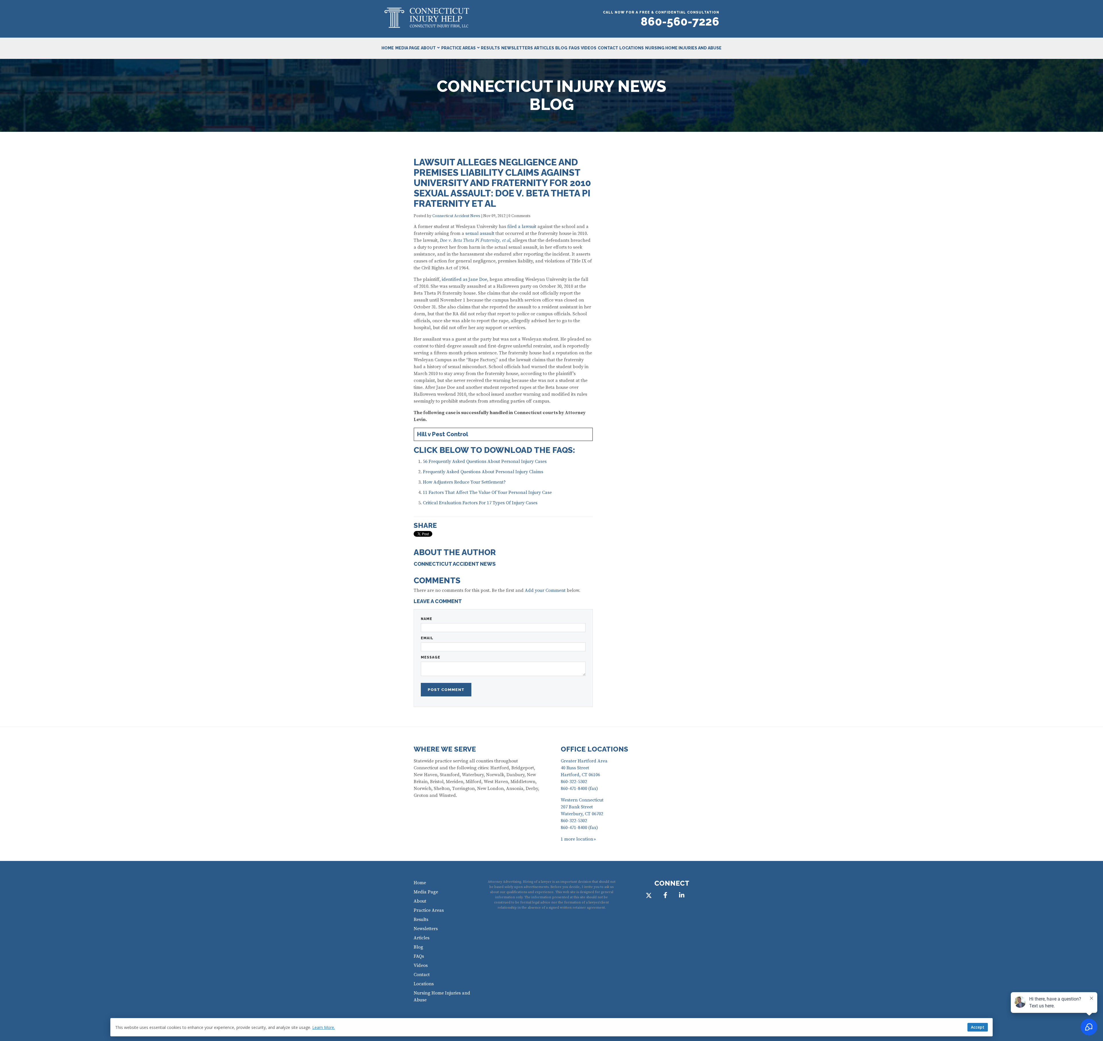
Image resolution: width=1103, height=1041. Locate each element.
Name (426, 619)
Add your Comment (545, 590)
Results (490, 48)
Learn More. (323, 1027)
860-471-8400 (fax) (579, 788)
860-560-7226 (680, 21)
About (428, 48)
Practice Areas (458, 48)
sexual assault (479, 233)
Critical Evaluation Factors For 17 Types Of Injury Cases (480, 503)
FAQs (574, 48)
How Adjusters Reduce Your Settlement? (464, 482)
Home (387, 48)
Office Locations (594, 749)
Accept (977, 1027)
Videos (588, 48)
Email (427, 638)
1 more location (577, 839)
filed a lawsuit (521, 226)
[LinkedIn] (681, 895)
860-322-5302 (574, 782)
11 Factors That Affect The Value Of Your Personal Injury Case (487, 492)
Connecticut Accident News (456, 216)
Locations (631, 48)
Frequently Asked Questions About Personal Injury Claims (483, 472)
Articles (544, 48)
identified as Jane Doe (464, 279)
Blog (561, 48)
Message (430, 657)
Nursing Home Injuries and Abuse (683, 48)
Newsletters (517, 48)
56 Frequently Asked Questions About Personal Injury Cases (485, 461)
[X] (648, 895)
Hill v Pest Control (442, 434)
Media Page (407, 48)
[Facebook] (665, 895)
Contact (608, 48)
